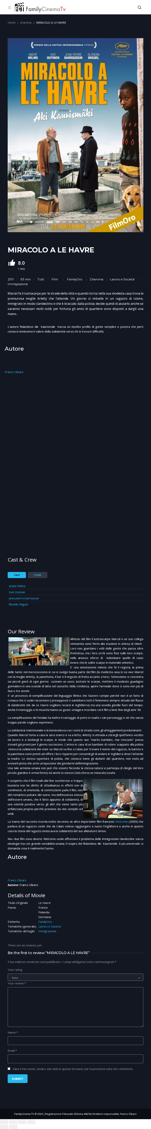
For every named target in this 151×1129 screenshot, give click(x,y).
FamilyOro (74, 279)
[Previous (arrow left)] (4, 1127)
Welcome (122, 821)
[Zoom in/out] (31, 1122)
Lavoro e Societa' (49, 926)
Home (11, 22)
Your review (17, 983)
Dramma (25, 22)
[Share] (13, 1122)
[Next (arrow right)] (13, 1127)
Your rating (15, 970)
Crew (37, 575)
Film (55, 279)
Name (13, 1032)
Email (12, 1050)
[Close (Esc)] (4, 1122)
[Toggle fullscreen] (22, 1122)
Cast (17, 575)
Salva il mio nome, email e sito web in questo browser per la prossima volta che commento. (73, 1069)
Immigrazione (47, 931)
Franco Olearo (14, 372)
